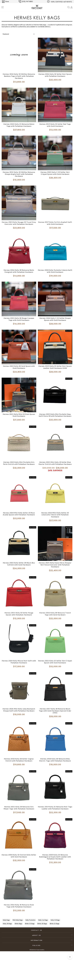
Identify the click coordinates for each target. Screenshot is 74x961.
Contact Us (36, 930)
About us (36, 935)
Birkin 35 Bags (30, 923)
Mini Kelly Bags (18, 920)
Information (36, 940)
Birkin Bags (18, 923)
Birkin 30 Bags (42, 923)
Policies (36, 945)
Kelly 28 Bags (7, 923)
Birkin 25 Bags (54, 923)
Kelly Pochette (30, 920)
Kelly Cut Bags (43, 920)
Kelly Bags (6, 920)
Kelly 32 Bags (55, 920)
